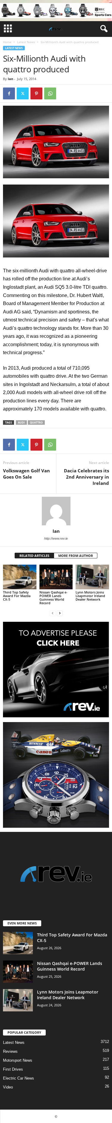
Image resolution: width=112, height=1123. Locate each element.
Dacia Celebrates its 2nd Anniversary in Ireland (86, 477)
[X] (23, 93)
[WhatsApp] (50, 93)
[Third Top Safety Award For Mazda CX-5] (19, 577)
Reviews (10, 1051)
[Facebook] (9, 93)
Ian (10, 78)
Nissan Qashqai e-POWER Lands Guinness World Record (53, 597)
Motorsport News (17, 1060)
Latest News (26, 42)
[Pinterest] (36, 93)
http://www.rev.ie (56, 538)
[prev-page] (53, 613)
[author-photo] (56, 511)
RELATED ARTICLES (34, 555)
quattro (36, 422)
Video (8, 1087)
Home (7, 42)
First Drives (13, 1069)
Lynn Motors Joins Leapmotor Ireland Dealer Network (90, 596)
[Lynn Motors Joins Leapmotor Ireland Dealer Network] (92, 577)
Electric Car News (18, 1078)
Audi (21, 422)
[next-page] (60, 613)
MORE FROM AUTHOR (75, 555)
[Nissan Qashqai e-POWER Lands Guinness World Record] (56, 577)
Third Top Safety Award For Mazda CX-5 (16, 596)
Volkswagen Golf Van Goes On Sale (26, 474)
